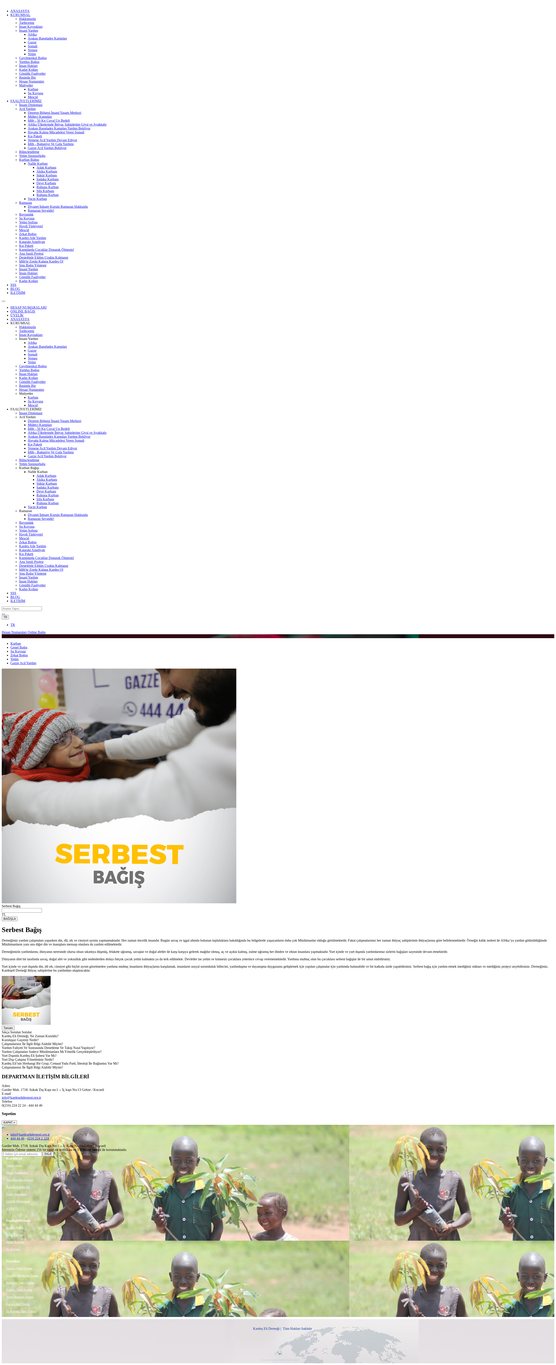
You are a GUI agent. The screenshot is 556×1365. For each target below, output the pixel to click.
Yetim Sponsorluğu (32, 156)
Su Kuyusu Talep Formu (21, 1311)
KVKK (10, 1208)
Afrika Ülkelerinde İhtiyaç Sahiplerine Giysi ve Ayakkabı (67, 124)
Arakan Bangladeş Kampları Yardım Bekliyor (59, 128)
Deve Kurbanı (46, 183)
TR (5, 617)
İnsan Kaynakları (31, 26)
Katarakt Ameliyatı (32, 242)
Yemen (32, 50)
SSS (13, 285)
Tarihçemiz (26, 23)
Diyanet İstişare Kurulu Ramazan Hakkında (58, 206)
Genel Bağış (18, 647)
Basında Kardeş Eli (18, 1187)
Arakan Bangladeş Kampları (47, 38)
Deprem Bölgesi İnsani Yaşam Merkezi (54, 113)
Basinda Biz (27, 77)
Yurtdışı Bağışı (29, 62)
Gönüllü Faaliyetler (32, 73)
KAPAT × (9, 1122)
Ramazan (25, 203)
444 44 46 (17, 1138)
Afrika (32, 34)
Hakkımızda (27, 19)
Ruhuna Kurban (47, 187)
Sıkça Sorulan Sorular (19, 1180)
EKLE (48, 1154)
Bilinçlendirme (29, 152)
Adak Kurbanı (46, 167)
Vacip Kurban (37, 199)
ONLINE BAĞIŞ (22, 311)
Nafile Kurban (38, 163)
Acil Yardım (27, 109)
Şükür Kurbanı (46, 175)
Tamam (8, 1028)
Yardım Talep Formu (19, 1268)
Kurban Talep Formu (19, 1290)
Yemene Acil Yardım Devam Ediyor (52, 140)
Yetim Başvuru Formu (19, 1297)
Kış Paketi (35, 136)
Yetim (32, 54)
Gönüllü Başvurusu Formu (22, 1275)
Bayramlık (26, 214)
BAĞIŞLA (9, 919)
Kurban (33, 89)
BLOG (15, 289)
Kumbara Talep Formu (20, 1282)
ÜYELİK (17, 315)
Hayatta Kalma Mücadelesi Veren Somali (56, 132)
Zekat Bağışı (27, 234)
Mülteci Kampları (40, 116)
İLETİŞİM (17, 293)
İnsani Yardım (28, 30)
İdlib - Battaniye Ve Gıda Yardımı (51, 144)
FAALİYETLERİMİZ (26, 101)
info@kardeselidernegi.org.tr (21, 1097)
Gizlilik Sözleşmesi (18, 1201)
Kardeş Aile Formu (18, 1304)
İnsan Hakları (28, 66)
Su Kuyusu (35, 93)
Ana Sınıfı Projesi (31, 253)
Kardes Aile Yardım (32, 238)
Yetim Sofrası (28, 222)
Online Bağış (37, 632)
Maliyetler (26, 85)
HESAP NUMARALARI (28, 307)
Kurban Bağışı (29, 159)
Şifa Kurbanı (45, 191)
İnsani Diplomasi (30, 105)
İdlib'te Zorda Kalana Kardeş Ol (41, 261)
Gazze (32, 42)
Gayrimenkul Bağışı (33, 58)
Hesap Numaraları (31, 81)
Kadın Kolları (28, 70)
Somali (32, 46)
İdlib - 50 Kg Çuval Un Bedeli (49, 120)
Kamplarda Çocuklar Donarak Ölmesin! (46, 249)
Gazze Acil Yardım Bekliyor (47, 148)
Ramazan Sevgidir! (41, 210)
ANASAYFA (20, 11)
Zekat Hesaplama (16, 1194)
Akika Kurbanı (46, 171)
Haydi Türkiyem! (31, 226)
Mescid (33, 97)
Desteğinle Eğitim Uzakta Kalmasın (43, 257)
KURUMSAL (20, 15)
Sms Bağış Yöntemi (32, 265)
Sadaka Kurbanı (47, 179)
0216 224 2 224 (38, 1138)
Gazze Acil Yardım (23, 663)
